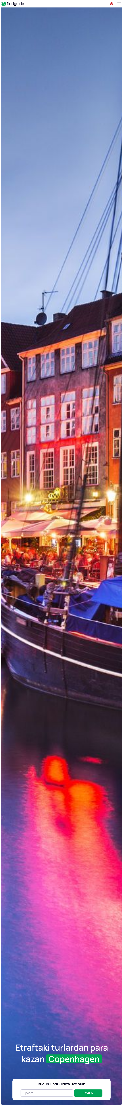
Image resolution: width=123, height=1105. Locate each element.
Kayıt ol (88, 1093)
